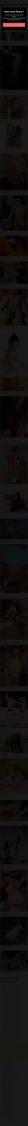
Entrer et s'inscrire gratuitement (14, 25)
